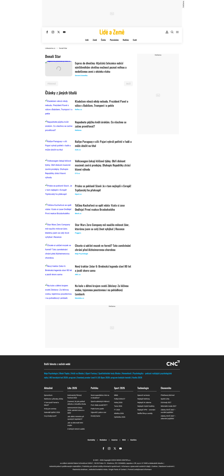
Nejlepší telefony (143, 399)
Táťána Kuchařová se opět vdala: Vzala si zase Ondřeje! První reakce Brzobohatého (100, 207)
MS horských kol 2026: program (63, 377)
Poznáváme (114, 40)
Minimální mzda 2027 (168, 406)
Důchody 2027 (166, 402)
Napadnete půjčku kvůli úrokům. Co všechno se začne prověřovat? (100, 124)
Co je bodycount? (50, 416)
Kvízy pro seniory (50, 409)
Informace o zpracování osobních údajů (135, 466)
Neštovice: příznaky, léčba (53, 399)
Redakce (103, 440)
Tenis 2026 (118, 406)
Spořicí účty (165, 399)
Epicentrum (48, 395)
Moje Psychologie (51, 373)
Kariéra (133, 440)
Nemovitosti (126, 373)
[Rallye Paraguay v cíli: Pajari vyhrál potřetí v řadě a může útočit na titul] (58, 147)
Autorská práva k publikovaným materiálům (65, 466)
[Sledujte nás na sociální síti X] (59, 32)
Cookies (155, 466)
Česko (103, 40)
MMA (116, 395)
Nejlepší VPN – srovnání (146, 410)
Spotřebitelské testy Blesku (110, 373)
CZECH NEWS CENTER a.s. (121, 460)
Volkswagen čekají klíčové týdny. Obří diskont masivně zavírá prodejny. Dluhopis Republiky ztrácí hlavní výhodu (103, 165)
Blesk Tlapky (64, 373)
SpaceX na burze (143, 395)
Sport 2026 (119, 388)
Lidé (87, 40)
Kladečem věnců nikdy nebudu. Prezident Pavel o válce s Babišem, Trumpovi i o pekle (101, 103)
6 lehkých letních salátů (76, 429)
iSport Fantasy (91, 373)
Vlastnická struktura (79, 469)
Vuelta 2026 (137, 377)
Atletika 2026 (119, 413)
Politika (94, 388)
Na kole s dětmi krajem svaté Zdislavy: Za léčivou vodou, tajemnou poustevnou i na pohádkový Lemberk (101, 290)
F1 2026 (117, 410)
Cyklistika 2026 (119, 417)
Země (95, 40)
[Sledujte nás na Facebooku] (47, 32)
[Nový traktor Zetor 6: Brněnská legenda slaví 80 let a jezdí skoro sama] (58, 271)
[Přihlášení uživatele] (167, 32)
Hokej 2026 (118, 402)
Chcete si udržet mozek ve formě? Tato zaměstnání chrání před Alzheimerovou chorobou (103, 247)
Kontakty (91, 440)
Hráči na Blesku (77, 373)
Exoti (135, 40)
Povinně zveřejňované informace (140, 469)
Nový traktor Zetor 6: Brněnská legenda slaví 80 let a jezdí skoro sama (103, 268)
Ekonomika (166, 388)
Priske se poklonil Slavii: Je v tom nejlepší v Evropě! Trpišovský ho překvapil (103, 188)
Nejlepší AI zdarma (144, 402)
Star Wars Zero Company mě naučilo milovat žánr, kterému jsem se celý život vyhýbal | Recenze (102, 227)
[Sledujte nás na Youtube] (64, 32)
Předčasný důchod (167, 395)
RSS (124, 440)
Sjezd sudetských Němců (100, 401)
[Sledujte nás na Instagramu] (53, 32)
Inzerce (114, 440)
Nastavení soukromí (166, 466)
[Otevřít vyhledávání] (172, 32)
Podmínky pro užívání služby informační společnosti (101, 466)
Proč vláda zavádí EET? (99, 405)
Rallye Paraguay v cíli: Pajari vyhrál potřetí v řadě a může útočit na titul (103, 143)
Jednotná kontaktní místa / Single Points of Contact (107, 469)
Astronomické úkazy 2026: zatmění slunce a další (75, 410)
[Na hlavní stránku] (112, 32)
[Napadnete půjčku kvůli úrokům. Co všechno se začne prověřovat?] (58, 127)
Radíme (126, 40)
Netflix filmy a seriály (144, 413)
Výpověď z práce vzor (98, 412)
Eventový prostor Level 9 (86, 377)
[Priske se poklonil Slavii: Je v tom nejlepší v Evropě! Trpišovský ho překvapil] (58, 191)
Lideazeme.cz (50, 48)
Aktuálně (48, 388)
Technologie (143, 388)
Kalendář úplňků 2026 (52, 412)
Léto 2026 (72, 388)
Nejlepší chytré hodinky (145, 406)
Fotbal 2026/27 (119, 399)
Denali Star (63, 48)
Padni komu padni (97, 409)
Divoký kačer (95, 416)
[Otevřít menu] (177, 32)
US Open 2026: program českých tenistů (114, 377)
